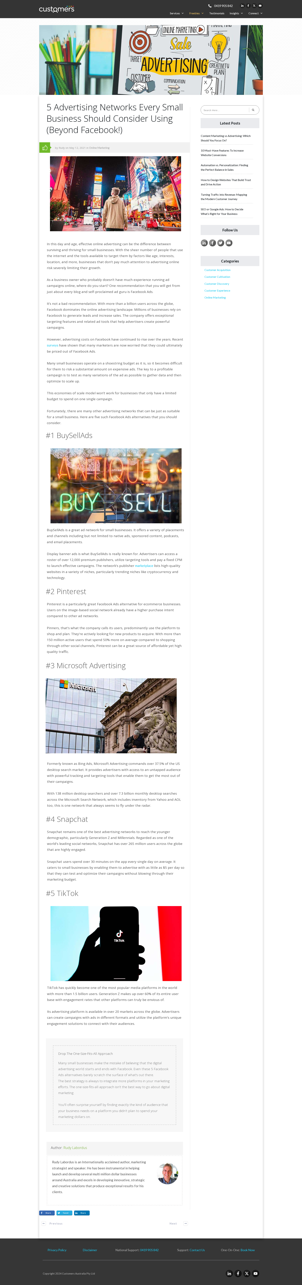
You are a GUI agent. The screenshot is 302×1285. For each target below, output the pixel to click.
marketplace (144, 566)
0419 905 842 (149, 1250)
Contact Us (197, 1250)
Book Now (247, 1250)
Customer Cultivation (217, 276)
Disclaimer (90, 1250)
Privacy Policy (57, 1250)
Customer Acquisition (217, 270)
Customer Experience (217, 290)
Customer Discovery (216, 283)
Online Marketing (99, 147)
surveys (53, 345)
